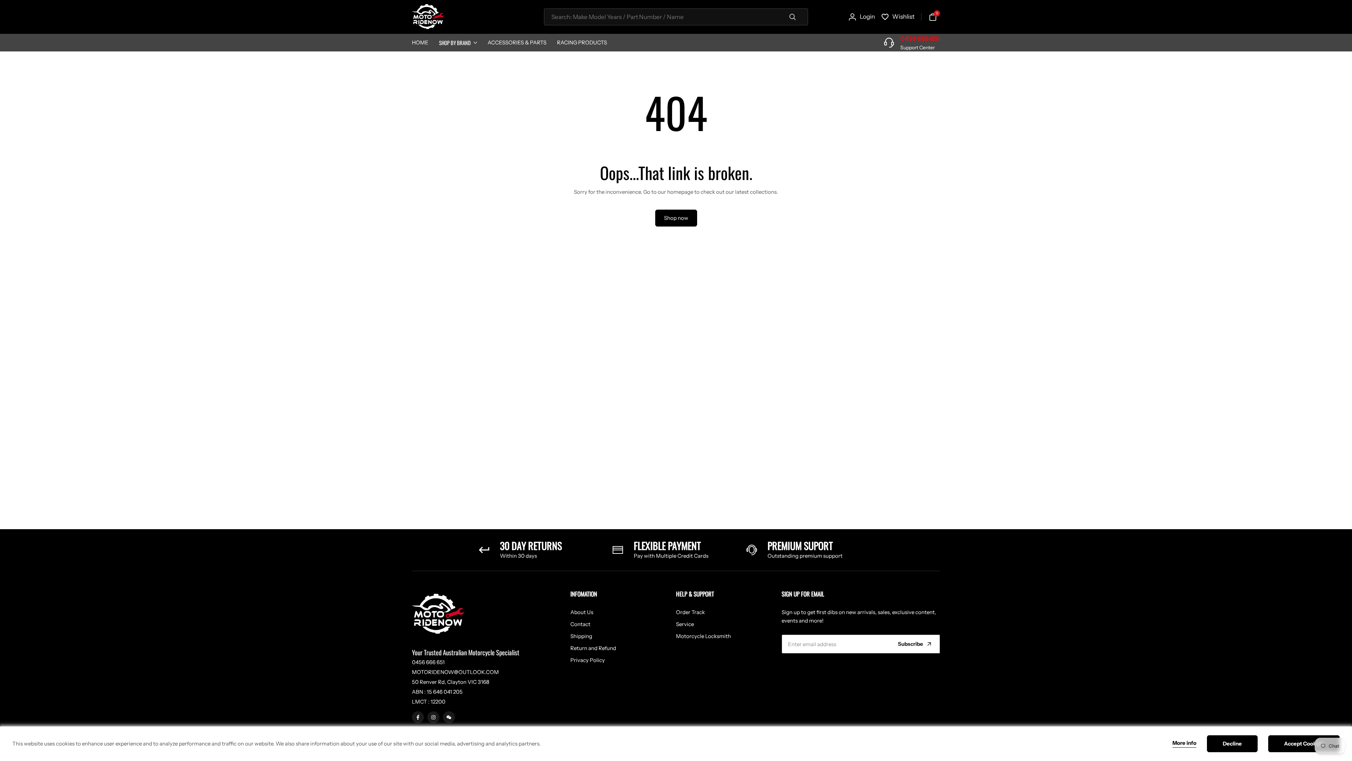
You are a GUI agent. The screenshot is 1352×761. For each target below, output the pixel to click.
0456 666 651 (920, 39)
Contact (580, 624)
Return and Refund (593, 648)
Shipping (581, 636)
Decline (1232, 743)
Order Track (690, 612)
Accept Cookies (1304, 743)
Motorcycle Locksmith (703, 636)
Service (685, 624)
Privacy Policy (587, 660)
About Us (581, 612)
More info (1184, 743)
